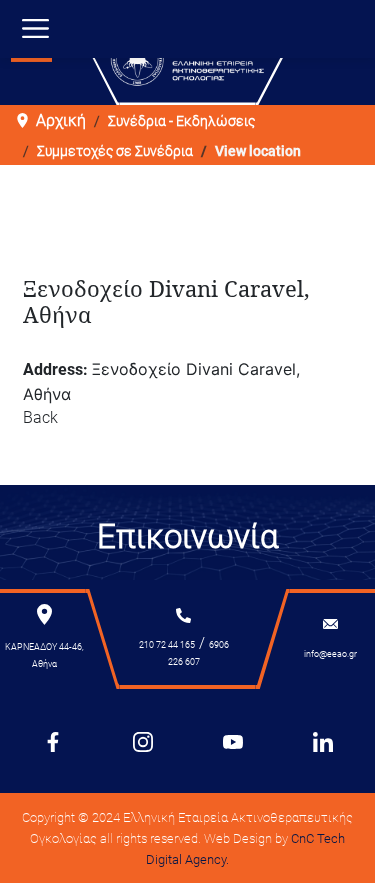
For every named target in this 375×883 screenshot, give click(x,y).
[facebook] (53, 741)
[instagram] (143, 741)
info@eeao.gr (330, 654)
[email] (330, 624)
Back (40, 417)
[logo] (187, 59)
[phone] (183, 615)
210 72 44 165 (167, 645)
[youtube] (233, 741)
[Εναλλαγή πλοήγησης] (35, 34)
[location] (44, 614)
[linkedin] (323, 741)
